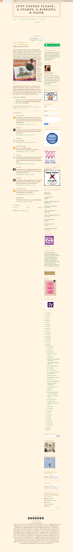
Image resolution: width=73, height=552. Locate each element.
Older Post (40, 207)
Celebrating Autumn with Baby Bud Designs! (53, 359)
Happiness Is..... (50, 390)
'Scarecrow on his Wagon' (36, 53)
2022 (47, 320)
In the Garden (50, 408)
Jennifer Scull (50, 72)
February (49, 423)
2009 (47, 427)
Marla (31, 91)
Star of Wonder (50, 368)
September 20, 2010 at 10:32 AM (25, 124)
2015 (47, 334)
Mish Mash (48, 506)
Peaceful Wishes (50, 357)
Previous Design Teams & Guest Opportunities (27, 19)
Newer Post (15, 207)
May (48, 417)
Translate (40, 40)
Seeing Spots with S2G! (52, 375)
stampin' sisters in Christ (19, 108)
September (49, 352)
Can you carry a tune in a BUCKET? (52, 387)
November (49, 348)
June (48, 415)
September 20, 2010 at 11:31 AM (25, 135)
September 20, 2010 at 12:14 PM (25, 142)
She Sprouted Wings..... (52, 401)
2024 (47, 316)
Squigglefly (29, 49)
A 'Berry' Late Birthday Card (53, 381)
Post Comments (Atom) (23, 210)
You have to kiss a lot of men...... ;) (52, 354)
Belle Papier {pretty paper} (51, 500)
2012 (47, 340)
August (48, 411)
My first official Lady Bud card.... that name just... (52, 393)
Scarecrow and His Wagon (20, 44)
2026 (47, 314)
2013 (47, 338)
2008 (47, 429)
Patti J (17, 178)
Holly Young (18, 115)
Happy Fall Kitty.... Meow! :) (53, 377)
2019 (47, 326)
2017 (47, 330)
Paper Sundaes (19, 103)
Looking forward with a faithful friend (52, 384)
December (49, 346)
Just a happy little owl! (51, 399)
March (48, 421)
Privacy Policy (42, 19)
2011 (47, 342)
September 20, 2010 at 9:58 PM (25, 174)
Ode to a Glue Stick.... (51, 370)
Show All (58, 508)
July (48, 413)
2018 (47, 328)
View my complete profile (51, 85)
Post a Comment (16, 205)
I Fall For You (50, 406)
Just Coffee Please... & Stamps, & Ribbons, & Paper (36, 9)
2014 (47, 336)
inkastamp (48, 502)
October (49, 350)
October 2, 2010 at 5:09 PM (24, 202)
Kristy (17, 155)
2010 (47, 344)
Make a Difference (49, 504)
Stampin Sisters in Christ (21, 99)
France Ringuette (19, 146)
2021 (47, 322)
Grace (17, 167)
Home (15, 19)
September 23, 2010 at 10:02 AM (25, 185)
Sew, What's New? (50, 379)
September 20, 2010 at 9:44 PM (25, 164)
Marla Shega (26, 51)
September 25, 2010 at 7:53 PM (25, 194)
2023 (47, 318)
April (48, 419)
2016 (47, 332)
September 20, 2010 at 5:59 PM (25, 151)
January (49, 425)
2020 (47, 324)
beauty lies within (49, 498)
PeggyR (17, 138)
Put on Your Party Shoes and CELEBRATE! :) (53, 372)
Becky (17, 127)
